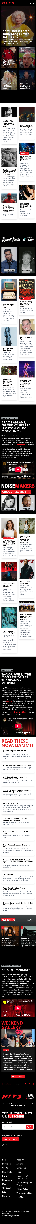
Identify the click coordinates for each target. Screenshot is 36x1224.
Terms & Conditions (25, 1193)
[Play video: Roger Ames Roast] (27, 260)
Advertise (21, 1164)
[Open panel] (34, 3)
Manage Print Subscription (22, 1177)
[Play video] (27, 57)
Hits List (5, 1176)
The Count (6, 1188)
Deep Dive (21, 1160)
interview (9, 701)
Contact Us (21, 1168)
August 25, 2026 (14, 492)
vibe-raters (8, 919)
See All (29, 920)
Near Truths (7, 1172)
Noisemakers (8, 1180)
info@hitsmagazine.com (10, 1216)
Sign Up (29, 1127)
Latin (4, 1192)
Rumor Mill (7, 1164)
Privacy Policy (22, 1189)
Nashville (6, 1196)
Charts (5, 1168)
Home (4, 1160)
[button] (30, 1084)
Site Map (20, 1197)
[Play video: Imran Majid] (9, 260)
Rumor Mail (7, 1122)
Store (19, 1172)
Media (4, 1184)
